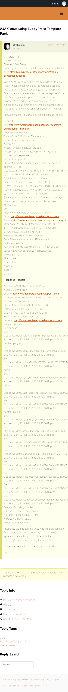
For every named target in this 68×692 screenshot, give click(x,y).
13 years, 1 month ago (56, 44)
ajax (2, 637)
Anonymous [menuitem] (64, 3)
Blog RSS (55, 679)
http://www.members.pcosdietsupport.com (35, 216)
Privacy (24, 686)
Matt (48, 679)
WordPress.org (9, 679)
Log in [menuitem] (55, 3)
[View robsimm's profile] (7, 46)
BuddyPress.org (5, 13)
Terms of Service (36, 686)
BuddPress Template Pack (15, 641)
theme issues (7, 645)
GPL (5, 686)
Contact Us (14, 686)
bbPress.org (23, 679)
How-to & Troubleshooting (21, 599)
